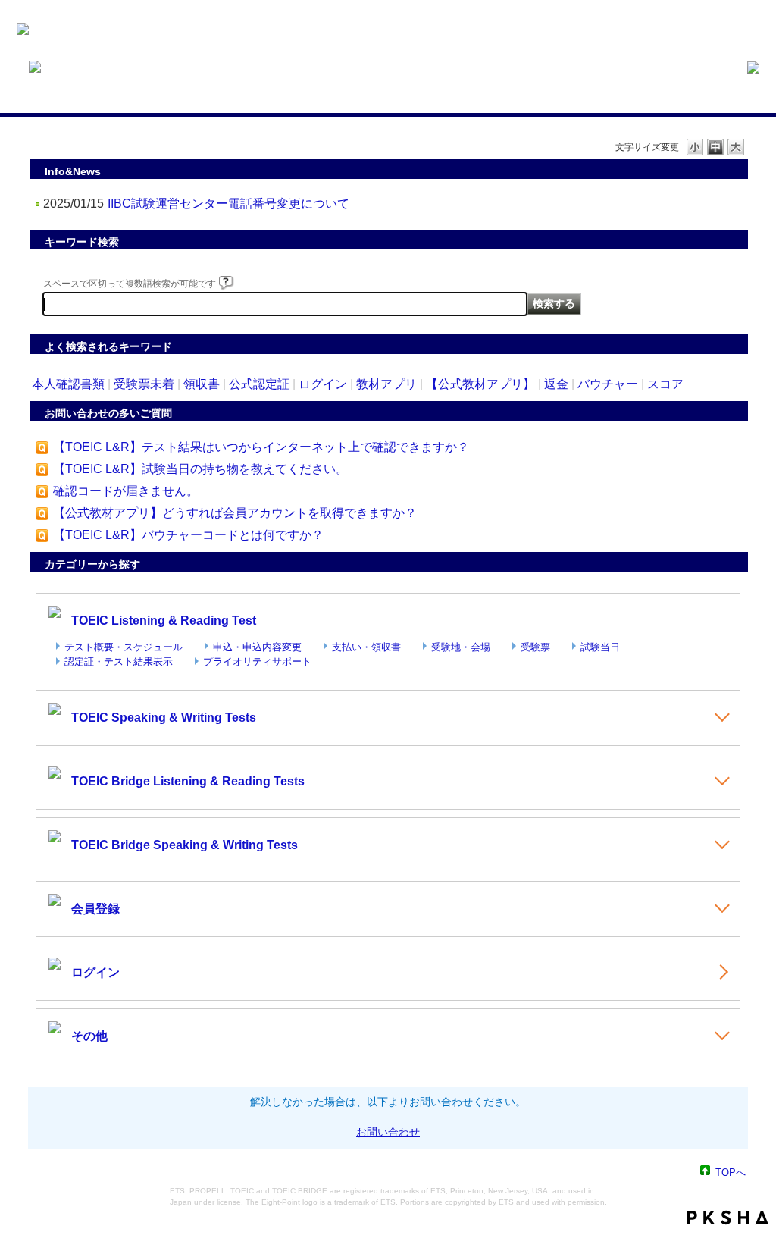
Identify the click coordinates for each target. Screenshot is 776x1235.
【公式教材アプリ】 (480, 384)
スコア (665, 384)
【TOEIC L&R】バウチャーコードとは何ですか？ (188, 534)
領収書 (201, 384)
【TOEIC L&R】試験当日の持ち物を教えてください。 (200, 468)
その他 (89, 1036)
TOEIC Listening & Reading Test (163, 620)
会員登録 (95, 908)
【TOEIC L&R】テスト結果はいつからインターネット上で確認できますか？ (261, 446)
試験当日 (600, 647)
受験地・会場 (460, 647)
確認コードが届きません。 (126, 490)
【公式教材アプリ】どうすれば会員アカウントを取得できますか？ (235, 512)
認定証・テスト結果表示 (118, 661)
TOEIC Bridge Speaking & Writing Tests (184, 844)
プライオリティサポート (257, 661)
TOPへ (730, 1172)
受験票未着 (144, 384)
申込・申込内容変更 (257, 647)
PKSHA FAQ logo (727, 1217)
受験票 (535, 647)
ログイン (323, 384)
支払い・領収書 (366, 647)
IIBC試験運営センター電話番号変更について (228, 203)
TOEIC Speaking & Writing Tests (163, 717)
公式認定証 (259, 384)
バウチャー (607, 384)
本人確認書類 (68, 384)
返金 (556, 384)
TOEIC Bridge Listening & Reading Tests (188, 781)
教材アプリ (386, 384)
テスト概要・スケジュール (123, 647)
